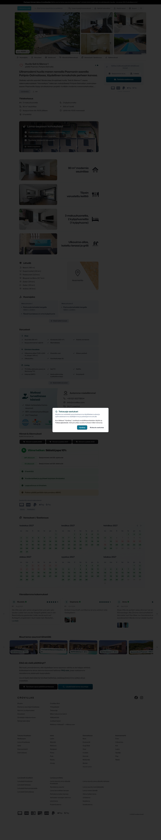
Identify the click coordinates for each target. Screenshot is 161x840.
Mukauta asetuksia (97, 427)
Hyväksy (82, 427)
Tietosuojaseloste (61, 423)
